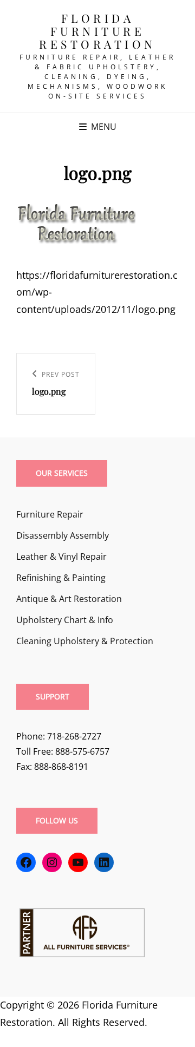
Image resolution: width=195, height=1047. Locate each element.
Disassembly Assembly (62, 535)
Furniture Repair (49, 514)
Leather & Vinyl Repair (61, 556)
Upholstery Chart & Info (64, 620)
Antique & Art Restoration (69, 599)
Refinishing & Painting (61, 578)
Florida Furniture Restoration (97, 30)
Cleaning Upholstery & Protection (84, 641)
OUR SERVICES (62, 473)
